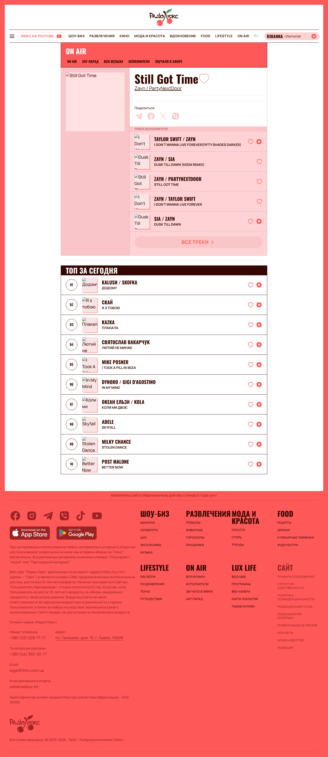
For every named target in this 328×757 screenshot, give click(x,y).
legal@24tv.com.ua (27, 670)
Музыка (146, 552)
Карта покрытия (245, 599)
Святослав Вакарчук (126, 342)
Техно (145, 592)
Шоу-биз (76, 36)
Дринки (284, 530)
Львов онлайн (243, 606)
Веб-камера (241, 592)
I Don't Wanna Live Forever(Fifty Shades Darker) (197, 145)
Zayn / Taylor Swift (174, 198)
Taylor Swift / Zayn (174, 139)
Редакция (285, 648)
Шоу (143, 538)
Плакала (110, 328)
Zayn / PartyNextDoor (158, 88)
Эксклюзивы (150, 545)
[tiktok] (80, 516)
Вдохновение (183, 36)
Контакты (285, 633)
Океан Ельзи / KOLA (123, 401)
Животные (194, 530)
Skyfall (109, 427)
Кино (124, 36)
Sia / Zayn (164, 218)
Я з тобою (111, 308)
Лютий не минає (117, 348)
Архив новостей (291, 640)
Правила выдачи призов (297, 625)
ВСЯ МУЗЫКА (113, 61)
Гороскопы (195, 538)
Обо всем (147, 577)
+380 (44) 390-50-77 (28, 654)
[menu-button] (12, 36)
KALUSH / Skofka (119, 282)
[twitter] (163, 116)
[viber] (175, 116)
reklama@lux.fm (24, 686)
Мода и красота (149, 36)
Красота (238, 530)
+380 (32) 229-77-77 (28, 637)
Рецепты (285, 523)
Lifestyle (224, 36)
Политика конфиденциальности (296, 597)
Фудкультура (288, 545)
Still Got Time (166, 184)
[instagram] (31, 516)
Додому (109, 288)
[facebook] (151, 116)
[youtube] (97, 516)
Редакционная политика (290, 616)
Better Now (112, 467)
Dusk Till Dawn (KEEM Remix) (179, 165)
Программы (241, 584)
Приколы (193, 523)
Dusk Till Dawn (167, 224)
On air (243, 36)
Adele (108, 421)
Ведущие (239, 577)
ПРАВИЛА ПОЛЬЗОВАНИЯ (296, 577)
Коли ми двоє (115, 407)
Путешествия (151, 599)
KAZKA (108, 322)
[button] (204, 78)
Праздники (195, 545)
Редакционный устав (295, 607)
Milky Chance (116, 441)
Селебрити (149, 530)
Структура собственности (291, 586)
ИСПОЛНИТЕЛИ (139, 61)
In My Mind (111, 388)
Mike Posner (115, 362)
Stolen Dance (114, 447)
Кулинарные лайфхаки (296, 538)
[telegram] (138, 116)
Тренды (238, 545)
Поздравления (152, 584)
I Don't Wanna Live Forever (178, 204)
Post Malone (115, 461)
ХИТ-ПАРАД (90, 61)
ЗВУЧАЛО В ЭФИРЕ (168, 61)
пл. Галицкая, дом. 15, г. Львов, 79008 (89, 637)
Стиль (237, 537)
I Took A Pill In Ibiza (119, 368)
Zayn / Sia (164, 158)
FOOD (205, 36)
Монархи (147, 523)
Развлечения (102, 36)
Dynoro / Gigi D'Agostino (129, 381)
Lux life (244, 567)
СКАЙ (107, 302)
